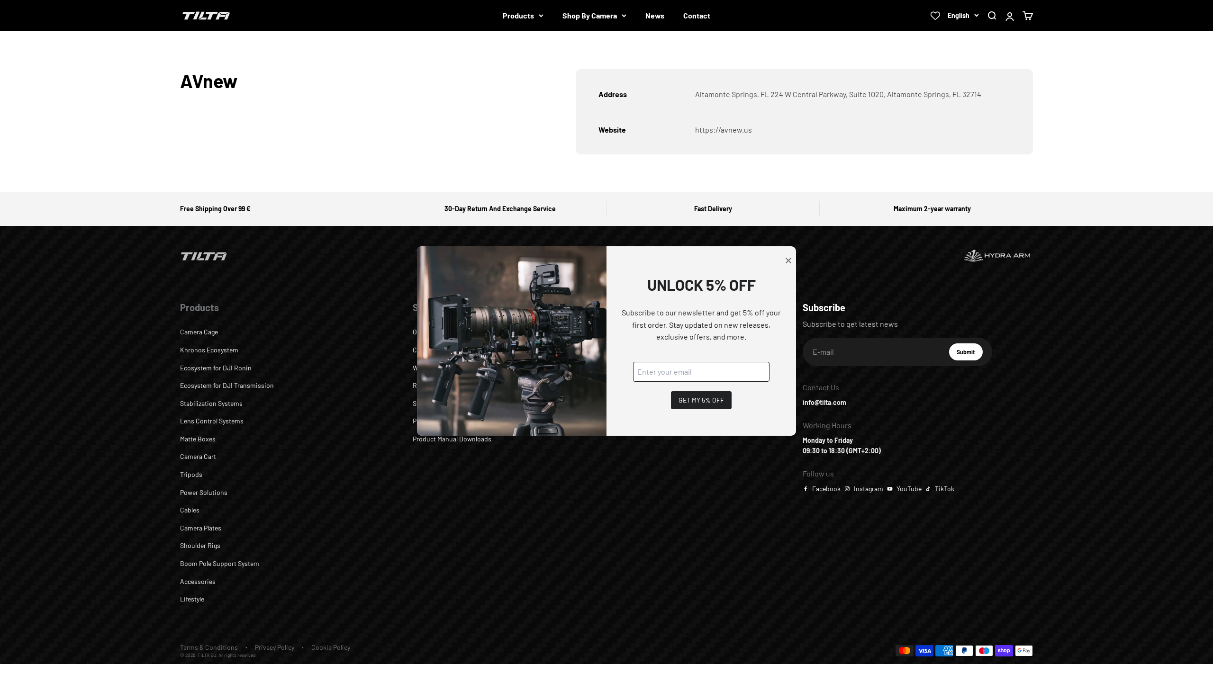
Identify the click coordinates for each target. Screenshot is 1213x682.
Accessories (198, 581)
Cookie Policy (330, 647)
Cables (189, 510)
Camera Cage (199, 332)
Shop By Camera (589, 15)
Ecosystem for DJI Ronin (216, 368)
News (654, 15)
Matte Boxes (198, 439)
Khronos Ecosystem (209, 350)
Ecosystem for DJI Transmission (227, 385)
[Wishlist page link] (935, 15)
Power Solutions (203, 492)
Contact (696, 15)
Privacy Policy (274, 647)
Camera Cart (198, 456)
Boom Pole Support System (219, 563)
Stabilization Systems (211, 403)
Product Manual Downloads (452, 439)
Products (518, 15)
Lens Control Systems (212, 421)
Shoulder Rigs (200, 545)
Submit (970, 354)
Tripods (191, 474)
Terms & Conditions (209, 647)
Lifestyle (192, 599)
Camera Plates (200, 528)
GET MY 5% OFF (701, 400)
